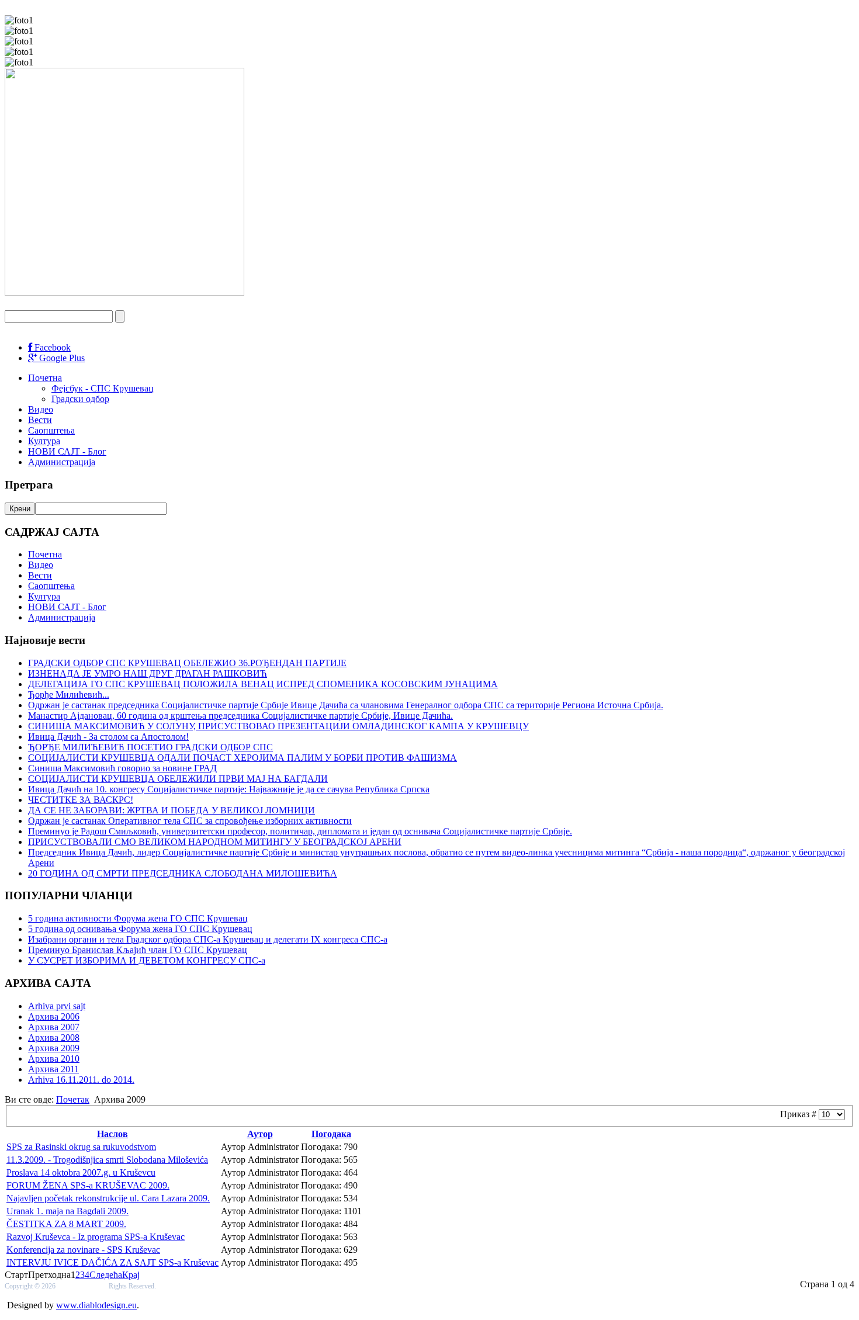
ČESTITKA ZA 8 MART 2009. (66, 1224)
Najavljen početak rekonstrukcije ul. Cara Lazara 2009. (108, 1198)
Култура (44, 441)
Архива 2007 (53, 1027)
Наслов (112, 1134)
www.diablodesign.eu (96, 1305)
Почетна (45, 378)
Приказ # (799, 1114)
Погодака (331, 1134)
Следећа (105, 1275)
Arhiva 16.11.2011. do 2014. (81, 1080)
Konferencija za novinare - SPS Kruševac (83, 1250)
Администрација (61, 462)
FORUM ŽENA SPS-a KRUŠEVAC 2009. (87, 1185)
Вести (40, 420)
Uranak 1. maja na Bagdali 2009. (67, 1211)
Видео (40, 409)
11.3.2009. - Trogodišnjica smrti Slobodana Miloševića (107, 1160)
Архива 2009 (53, 1048)
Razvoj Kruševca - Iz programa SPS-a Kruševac (95, 1237)
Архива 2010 (53, 1058)
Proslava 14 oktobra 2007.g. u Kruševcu (80, 1172)
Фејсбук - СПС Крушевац (102, 388)
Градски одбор (80, 399)
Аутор (260, 1134)
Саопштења (51, 430)
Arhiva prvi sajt (56, 1006)
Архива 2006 (53, 1016)
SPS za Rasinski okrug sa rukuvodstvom (81, 1147)
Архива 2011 (53, 1069)
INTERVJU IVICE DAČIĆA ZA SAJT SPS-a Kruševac (112, 1262)
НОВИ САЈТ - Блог (67, 451)
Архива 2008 (53, 1037)
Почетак (72, 1099)
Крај (131, 1275)
